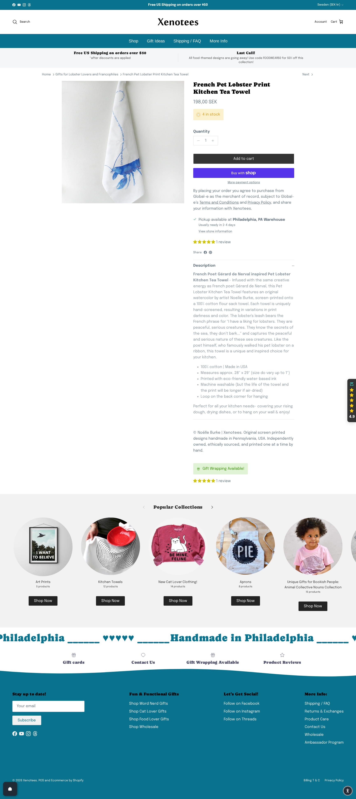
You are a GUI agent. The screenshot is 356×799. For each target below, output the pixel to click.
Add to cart (243, 159)
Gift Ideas (156, 41)
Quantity (201, 131)
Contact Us (315, 727)
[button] (351, 400)
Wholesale (314, 735)
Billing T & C (312, 780)
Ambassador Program (324, 742)
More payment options (244, 182)
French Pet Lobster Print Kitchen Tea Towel (156, 74)
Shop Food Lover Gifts (149, 719)
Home (46, 74)
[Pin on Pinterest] (210, 252)
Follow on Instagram (242, 711)
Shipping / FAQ (187, 41)
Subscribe (27, 720)
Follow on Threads (240, 719)
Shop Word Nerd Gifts (148, 704)
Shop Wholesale (143, 727)
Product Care (317, 719)
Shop (133, 41)
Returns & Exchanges (324, 711)
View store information (215, 231)
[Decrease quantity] (197, 140)
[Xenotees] (178, 22)
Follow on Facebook (241, 704)
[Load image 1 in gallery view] (123, 142)
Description (204, 266)
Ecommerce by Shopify (67, 780)
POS (41, 780)
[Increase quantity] (214, 140)
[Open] (10, 789)
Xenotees (30, 780)
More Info (218, 41)
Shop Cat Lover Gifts (147, 711)
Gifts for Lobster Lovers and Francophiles (86, 74)
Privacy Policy (334, 780)
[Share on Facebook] (205, 252)
